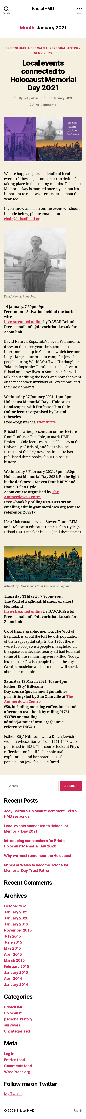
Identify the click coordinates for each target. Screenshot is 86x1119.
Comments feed (18, 1066)
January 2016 (16, 924)
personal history (64, 48)
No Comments (46, 105)
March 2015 (14, 960)
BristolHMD (16, 48)
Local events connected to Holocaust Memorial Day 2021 (43, 75)
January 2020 (16, 918)
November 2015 (18, 930)
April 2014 (13, 978)
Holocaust (38, 48)
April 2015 (13, 954)
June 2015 (13, 942)
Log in (9, 1054)
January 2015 (16, 972)
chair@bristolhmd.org (23, 219)
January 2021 (16, 912)
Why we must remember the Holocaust (37, 855)
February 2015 (16, 966)
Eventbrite (46, 422)
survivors (43, 53)
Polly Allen (31, 98)
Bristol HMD (43, 8)
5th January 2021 (59, 98)
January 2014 (16, 984)
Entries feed (14, 1060)
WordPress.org (17, 1072)
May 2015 (12, 948)
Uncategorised (17, 1031)
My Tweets (13, 1094)
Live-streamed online (23, 322)
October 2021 (16, 906)
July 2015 (12, 936)
